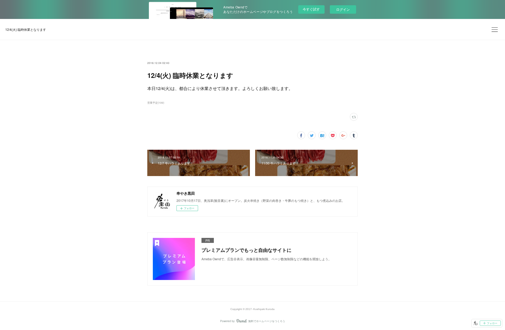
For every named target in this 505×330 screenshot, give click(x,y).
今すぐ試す (311, 9)
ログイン (343, 9)
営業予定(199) (155, 102)
